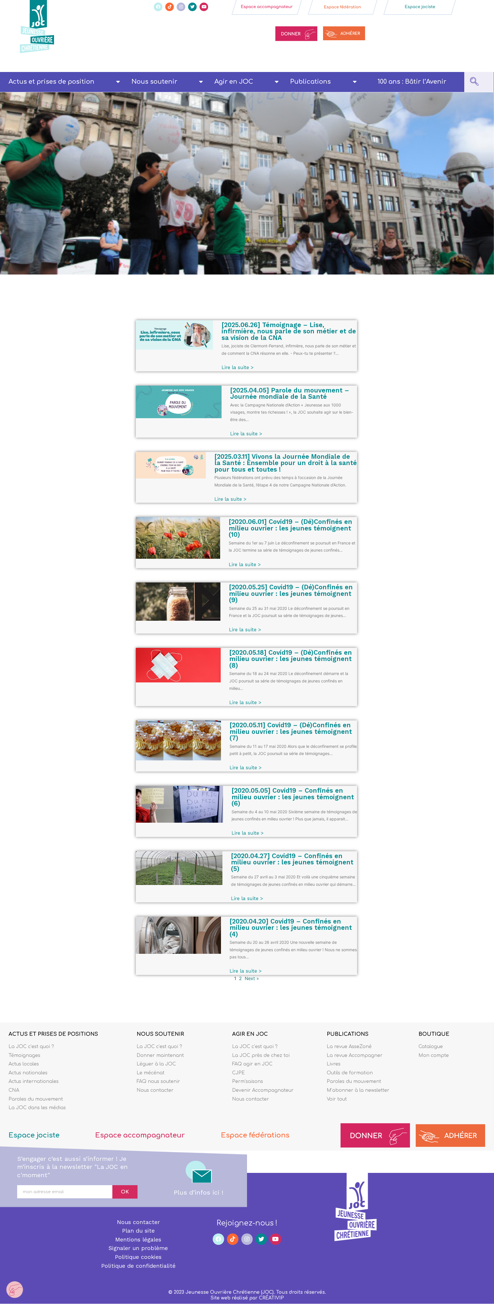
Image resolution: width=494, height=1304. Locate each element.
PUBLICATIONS (347, 1034)
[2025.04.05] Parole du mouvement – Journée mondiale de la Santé (289, 393)
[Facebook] (158, 7)
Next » (252, 978)
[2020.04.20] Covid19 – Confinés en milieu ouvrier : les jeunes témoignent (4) (291, 928)
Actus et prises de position (51, 81)
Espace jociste (34, 1135)
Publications (310, 81)
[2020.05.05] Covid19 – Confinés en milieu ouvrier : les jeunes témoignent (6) (293, 797)
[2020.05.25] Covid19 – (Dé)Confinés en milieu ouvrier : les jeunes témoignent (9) (291, 593)
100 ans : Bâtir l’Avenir (412, 81)
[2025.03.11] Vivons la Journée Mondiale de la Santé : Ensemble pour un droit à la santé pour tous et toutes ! (285, 463)
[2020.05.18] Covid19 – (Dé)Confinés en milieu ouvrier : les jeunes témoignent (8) (290, 659)
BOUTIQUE (434, 1034)
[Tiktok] (169, 7)
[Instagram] (181, 7)
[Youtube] (204, 7)
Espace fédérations (255, 1135)
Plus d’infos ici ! (198, 1192)
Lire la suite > (238, 367)
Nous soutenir (154, 81)
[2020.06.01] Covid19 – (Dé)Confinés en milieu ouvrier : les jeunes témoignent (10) (290, 528)
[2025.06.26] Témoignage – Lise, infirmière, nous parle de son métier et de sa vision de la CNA (289, 331)
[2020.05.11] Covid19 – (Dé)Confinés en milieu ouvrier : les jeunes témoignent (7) (291, 731)
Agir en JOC (233, 81)
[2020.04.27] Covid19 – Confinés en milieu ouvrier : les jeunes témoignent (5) (292, 862)
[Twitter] (192, 7)
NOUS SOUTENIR (160, 1034)
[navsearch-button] (474, 82)
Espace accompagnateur (140, 1135)
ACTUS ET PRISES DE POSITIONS (53, 1034)
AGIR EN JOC (250, 1034)
